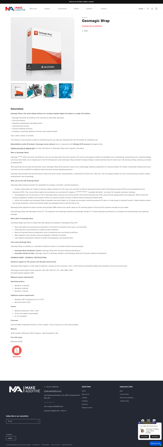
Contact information (67, 444)
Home (84, 391)
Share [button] (86, 31)
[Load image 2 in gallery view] (34, 90)
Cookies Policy (124, 401)
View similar (144, 436)
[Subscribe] (38, 421)
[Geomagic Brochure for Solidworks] (17, 359)
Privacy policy (45, 444)
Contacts (85, 404)
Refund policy (36, 444)
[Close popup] (160, 424)
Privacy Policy (124, 394)
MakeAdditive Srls (15, 444)
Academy (85, 401)
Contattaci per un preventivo (92, 26)
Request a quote (87, 407)
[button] (47, 9)
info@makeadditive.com (52, 391)
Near (121, 391)
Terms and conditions (126, 397)
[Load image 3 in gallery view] (50, 90)
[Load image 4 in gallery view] (66, 90)
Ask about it (155, 436)
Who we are (85, 394)
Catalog (84, 397)
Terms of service (55, 444)
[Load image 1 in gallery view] (18, 90)
